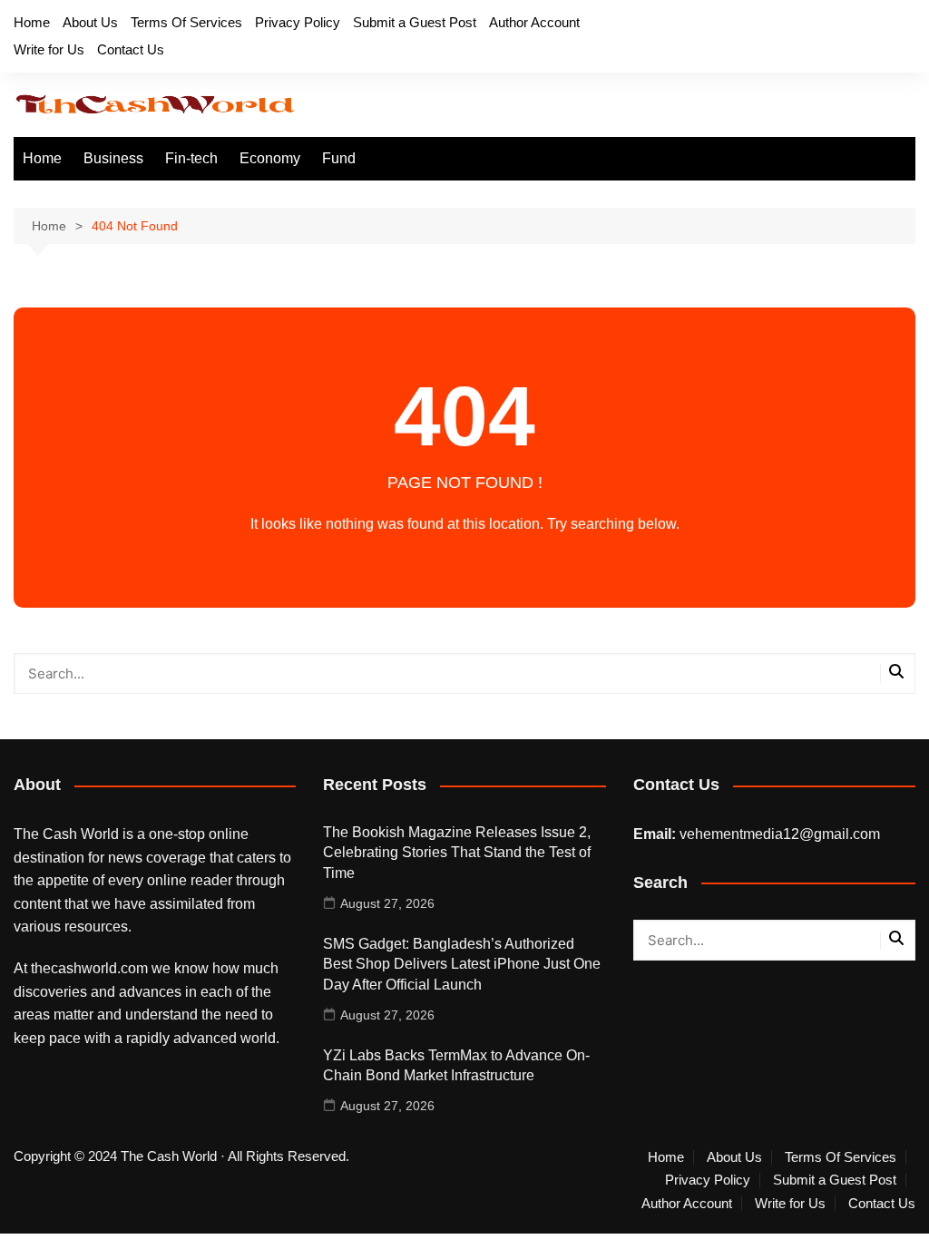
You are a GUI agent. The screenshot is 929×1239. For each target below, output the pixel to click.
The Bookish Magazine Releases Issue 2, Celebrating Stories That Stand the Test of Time (457, 852)
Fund (339, 158)
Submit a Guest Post (414, 22)
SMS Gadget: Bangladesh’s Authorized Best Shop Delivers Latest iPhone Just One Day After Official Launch (462, 964)
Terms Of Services (186, 22)
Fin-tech (191, 158)
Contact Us (130, 49)
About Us (90, 22)
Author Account (534, 22)
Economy (270, 158)
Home (32, 22)
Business (113, 158)
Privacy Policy (297, 22)
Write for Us (49, 49)
